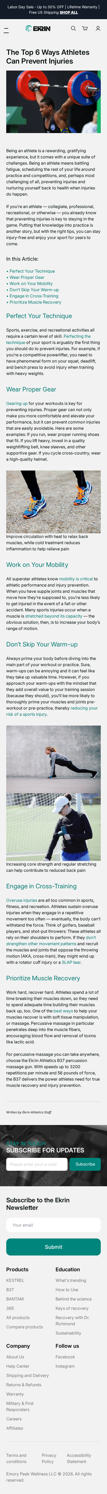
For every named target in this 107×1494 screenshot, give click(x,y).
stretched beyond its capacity (53, 616)
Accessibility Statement (79, 1458)
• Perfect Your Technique (30, 271)
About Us (15, 1356)
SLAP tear (71, 962)
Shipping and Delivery (27, 1375)
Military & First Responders (20, 1406)
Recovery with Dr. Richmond (73, 1320)
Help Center (17, 1366)
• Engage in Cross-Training (32, 295)
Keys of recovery (72, 1308)
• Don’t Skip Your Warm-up (32, 289)
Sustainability (68, 1333)
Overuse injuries (21, 900)
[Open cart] (86, 28)
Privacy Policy (49, 1458)
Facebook (65, 1356)
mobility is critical (76, 578)
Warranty (15, 1394)
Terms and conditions (16, 1458)
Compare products (24, 1326)
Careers (14, 1418)
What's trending (71, 1280)
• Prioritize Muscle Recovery (33, 302)
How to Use (67, 1289)
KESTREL (15, 1280)
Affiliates (14, 1428)
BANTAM (15, 1299)
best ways (63, 1010)
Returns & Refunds (23, 1384)
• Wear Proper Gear (25, 277)
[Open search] (73, 28)
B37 (10, 1289)
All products (18, 1317)
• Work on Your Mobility (29, 283)
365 (10, 1308)
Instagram (65, 1366)
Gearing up (17, 403)
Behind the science (74, 1299)
